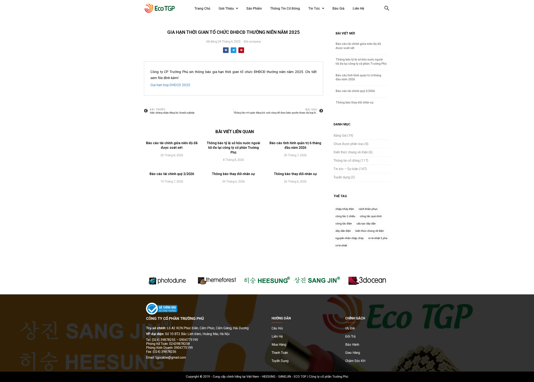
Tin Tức (314, 8)
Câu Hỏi (277, 328)
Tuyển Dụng (280, 361)
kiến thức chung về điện (369, 230)
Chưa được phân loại (349, 144)
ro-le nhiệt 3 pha (377, 238)
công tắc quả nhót (371, 216)
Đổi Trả (350, 336)
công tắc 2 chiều (345, 216)
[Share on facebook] (226, 50)
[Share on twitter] (233, 50)
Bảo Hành (352, 345)
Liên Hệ (358, 8)
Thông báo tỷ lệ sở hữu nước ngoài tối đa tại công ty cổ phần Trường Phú (233, 147)
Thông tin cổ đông (347, 161)
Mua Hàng (279, 345)
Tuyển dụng (342, 177)
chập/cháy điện (344, 209)
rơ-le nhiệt (341, 245)
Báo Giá (338, 8)
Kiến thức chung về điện (351, 152)
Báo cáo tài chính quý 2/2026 (172, 174)
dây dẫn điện (343, 230)
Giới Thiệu (226, 8)
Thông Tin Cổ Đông (285, 8)
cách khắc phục (368, 209)
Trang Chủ (202, 8)
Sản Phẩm (254, 8)
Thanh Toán (280, 353)
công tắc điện (343, 223)
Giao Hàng (352, 353)
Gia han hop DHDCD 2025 (170, 85)
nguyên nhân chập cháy (349, 238)
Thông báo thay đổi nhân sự (233, 174)
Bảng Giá (340, 135)
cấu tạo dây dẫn (366, 223)
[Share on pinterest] (241, 50)
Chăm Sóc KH (355, 361)
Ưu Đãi (350, 328)
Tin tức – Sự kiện (346, 169)
